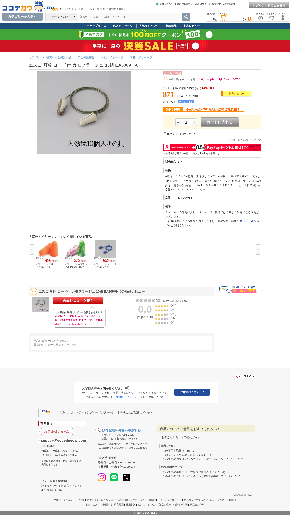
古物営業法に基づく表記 (131, 499)
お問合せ (216, 3)
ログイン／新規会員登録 (269, 5)
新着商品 (171, 25)
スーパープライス (95, 25)
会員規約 (151, 499)
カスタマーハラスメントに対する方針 (204, 499)
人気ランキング (149, 25)
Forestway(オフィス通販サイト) (192, 3)
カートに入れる (220, 122)
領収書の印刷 (180, 504)
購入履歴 (119, 504)
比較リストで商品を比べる (181, 133)
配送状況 (131, 504)
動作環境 (231, 499)
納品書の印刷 (197, 504)
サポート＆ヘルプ (63, 499)
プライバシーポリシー (170, 499)
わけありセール (122, 25)
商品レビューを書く (78, 300)
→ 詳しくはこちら (76, 323)
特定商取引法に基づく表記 (101, 499)
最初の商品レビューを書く (183, 79)
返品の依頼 (165, 504)
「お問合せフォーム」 (126, 397)
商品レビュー (191, 25)
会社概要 (80, 499)
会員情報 (107, 504)
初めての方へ (166, 3)
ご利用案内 (229, 3)
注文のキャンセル (147, 504)
